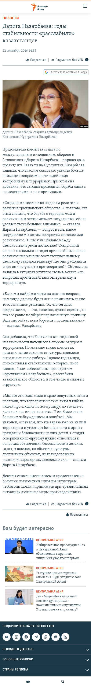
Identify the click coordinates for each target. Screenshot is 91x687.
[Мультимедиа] (28, 681)
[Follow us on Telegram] (36, 637)
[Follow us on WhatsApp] (46, 637)
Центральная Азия (49, 540)
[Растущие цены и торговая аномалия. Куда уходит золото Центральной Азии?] (19, 574)
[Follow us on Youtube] (7, 637)
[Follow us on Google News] (55, 637)
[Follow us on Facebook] (26, 637)
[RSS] (65, 637)
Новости (11, 18)
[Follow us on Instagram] (16, 637)
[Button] (36, 60)
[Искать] (63, 681)
